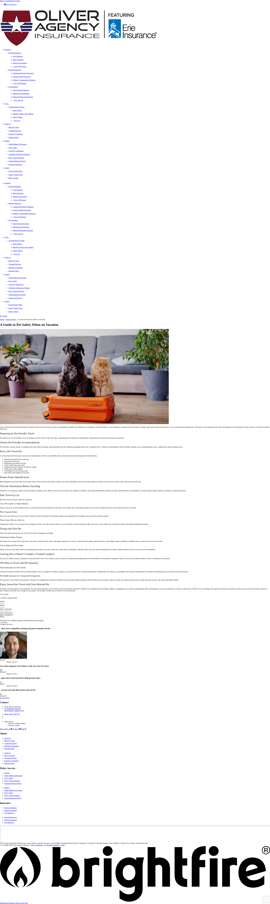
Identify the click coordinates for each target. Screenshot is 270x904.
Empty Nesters (17, 117)
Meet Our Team (13, 127)
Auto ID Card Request (16, 151)
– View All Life (18, 100)
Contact (6, 168)
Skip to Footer (15, 1)
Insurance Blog (13, 137)
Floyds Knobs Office (15, 171)
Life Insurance (13, 87)
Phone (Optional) (5, 609)
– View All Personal (19, 66)
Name (2, 601)
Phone (2, 617)
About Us (7, 124)
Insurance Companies (15, 134)
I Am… (6, 104)
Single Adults (17, 110)
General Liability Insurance (22, 77)
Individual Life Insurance (21, 93)
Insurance (7, 49)
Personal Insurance (14, 53)
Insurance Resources (15, 164)
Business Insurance (14, 70)
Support (6, 141)
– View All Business (19, 83)
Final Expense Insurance (21, 90)
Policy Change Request (16, 158)
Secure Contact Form (15, 175)
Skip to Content (5, 1)
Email (2, 605)
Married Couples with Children (23, 114)
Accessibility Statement (51, 845)
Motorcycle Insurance (20, 63)
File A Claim (12, 148)
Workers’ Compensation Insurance (24, 80)
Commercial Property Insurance (23, 73)
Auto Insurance (18, 56)
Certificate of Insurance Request (19, 154)
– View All (16, 120)
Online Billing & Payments (17, 144)
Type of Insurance (6, 613)
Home (2, 319)
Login (63, 845)
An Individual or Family (16, 107)
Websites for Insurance (14, 903)
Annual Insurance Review (17, 161)
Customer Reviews (14, 131)
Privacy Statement (37, 845)
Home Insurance (18, 60)
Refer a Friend (13, 178)
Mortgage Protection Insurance (23, 97)
